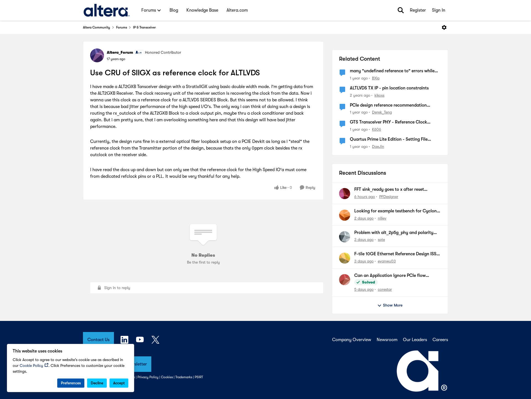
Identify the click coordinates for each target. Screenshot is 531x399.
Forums (121, 27)
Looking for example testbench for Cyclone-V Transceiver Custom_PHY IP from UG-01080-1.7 (397, 211)
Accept (119, 383)
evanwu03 (387, 261)
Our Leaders (415, 339)
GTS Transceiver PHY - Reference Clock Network (388, 122)
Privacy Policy (147, 377)
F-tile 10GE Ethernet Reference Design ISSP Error (396, 254)
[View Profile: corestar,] (344, 279)
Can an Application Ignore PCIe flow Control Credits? (390, 276)
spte (381, 239)
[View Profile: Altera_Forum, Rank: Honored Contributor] (97, 55)
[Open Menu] (444, 27)
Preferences (71, 383)
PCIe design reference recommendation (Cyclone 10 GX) (388, 105)
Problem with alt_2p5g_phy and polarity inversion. (393, 233)
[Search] (400, 10)
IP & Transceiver (144, 27)
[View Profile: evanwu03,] (344, 258)
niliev (382, 218)
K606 (376, 129)
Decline (97, 383)
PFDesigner (388, 196)
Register (418, 10)
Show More (392, 305)
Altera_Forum (120, 52)
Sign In (438, 10)
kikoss (379, 95)
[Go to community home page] (106, 10)
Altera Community (96, 27)
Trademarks (183, 377)
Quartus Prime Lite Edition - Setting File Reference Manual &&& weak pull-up (389, 139)
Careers (440, 339)
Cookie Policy (31, 365)
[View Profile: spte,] (344, 236)
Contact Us (98, 339)
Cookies (167, 377)
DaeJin (378, 146)
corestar (385, 289)
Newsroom (387, 339)
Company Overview (351, 339)
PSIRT (199, 377)
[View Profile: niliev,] (344, 215)
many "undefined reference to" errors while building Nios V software (392, 71)
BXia (375, 78)
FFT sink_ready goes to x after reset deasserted (389, 189)
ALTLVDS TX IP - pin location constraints (389, 88)
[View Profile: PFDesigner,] (344, 193)
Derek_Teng (382, 112)
